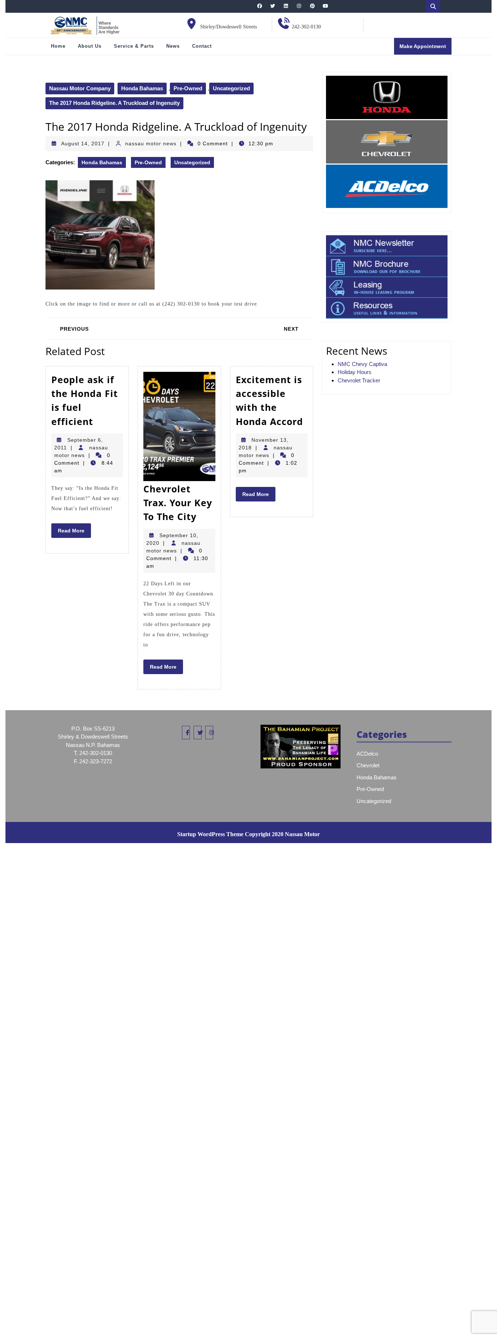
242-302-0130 (306, 26)
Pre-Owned (188, 88)
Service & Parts (134, 46)
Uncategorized (231, 88)
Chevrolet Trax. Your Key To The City (177, 503)
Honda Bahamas (142, 88)
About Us (90, 46)
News (173, 46)
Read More (74, 532)
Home (58, 46)
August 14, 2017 (82, 143)
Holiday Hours (354, 372)
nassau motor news (150, 143)
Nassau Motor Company (80, 88)
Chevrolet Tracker (359, 380)
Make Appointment (425, 49)
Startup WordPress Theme (210, 834)
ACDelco (367, 754)
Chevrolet (368, 765)
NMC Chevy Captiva (362, 364)
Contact (202, 46)
